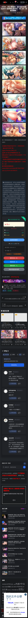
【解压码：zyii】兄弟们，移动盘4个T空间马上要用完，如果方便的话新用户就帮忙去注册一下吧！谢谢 (15, 286)
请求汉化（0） (14, 258)
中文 (8, 323)
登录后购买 (15, 240)
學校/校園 (14, 589)
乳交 (11, 584)
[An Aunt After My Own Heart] (20, 334)
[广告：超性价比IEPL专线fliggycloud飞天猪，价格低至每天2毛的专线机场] (14, 18)
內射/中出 (20, 583)
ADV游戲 (14, 12)
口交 (12, 587)
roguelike (10, 340)
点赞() (16, 290)
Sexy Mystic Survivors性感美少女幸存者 (7, 342)
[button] (10, 2)
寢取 (17, 589)
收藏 (10, 290)
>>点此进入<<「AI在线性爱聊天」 (14, 254)
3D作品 (4, 584)
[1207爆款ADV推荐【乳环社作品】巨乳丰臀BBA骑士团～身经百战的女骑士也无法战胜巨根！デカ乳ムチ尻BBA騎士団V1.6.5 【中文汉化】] (20, 317)
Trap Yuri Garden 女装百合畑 (7, 325)
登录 (24, 2)
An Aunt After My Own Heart (20, 342)
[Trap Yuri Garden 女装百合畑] (7, 317)
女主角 (5, 589)
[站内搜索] (13, 2)
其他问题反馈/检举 (14, 269)
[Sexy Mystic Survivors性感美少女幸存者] (7, 334)
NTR (8, 584)
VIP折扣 (15, 228)
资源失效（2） (14, 262)
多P (23, 586)
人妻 (14, 584)
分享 (5, 290)
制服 (3, 586)
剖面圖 (5, 586)
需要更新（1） (14, 265)
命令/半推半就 (18, 587)
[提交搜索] (24, 467)
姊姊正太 (10, 589)
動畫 (9, 587)
